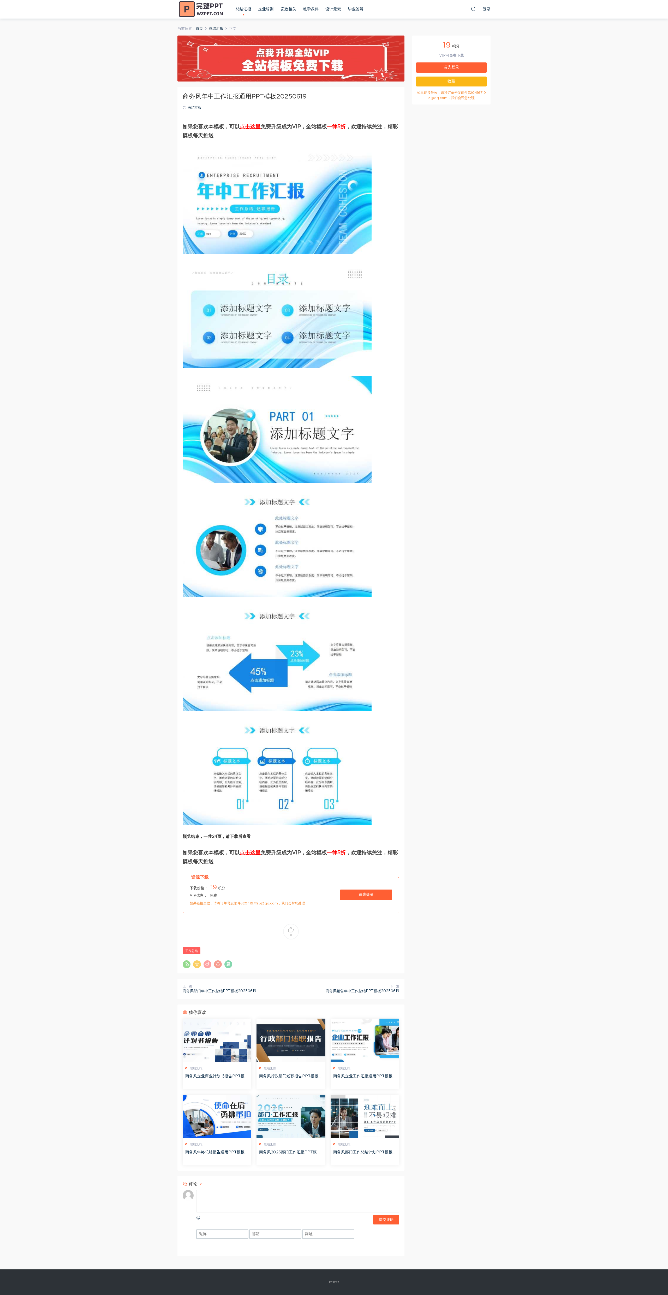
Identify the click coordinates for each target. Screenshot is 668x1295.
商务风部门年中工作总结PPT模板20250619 (219, 991)
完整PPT (200, 9)
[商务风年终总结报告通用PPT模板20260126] (217, 1116)
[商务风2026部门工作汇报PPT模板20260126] (291, 1116)
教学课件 (311, 9)
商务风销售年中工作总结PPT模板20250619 (362, 991)
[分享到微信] (186, 964)
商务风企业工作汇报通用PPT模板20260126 (364, 1076)
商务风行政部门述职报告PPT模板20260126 (290, 1076)
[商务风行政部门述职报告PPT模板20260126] (291, 1040)
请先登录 (366, 894)
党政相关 (288, 9)
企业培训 (266, 9)
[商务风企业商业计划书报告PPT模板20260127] (217, 1040)
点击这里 (250, 126)
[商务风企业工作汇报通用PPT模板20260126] (365, 1040)
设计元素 (333, 9)
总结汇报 (243, 9)
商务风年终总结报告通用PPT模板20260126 (216, 1152)
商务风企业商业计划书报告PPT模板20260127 (216, 1076)
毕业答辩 (355, 9)
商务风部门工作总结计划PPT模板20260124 (364, 1152)
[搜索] (473, 8)
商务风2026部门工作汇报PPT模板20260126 (290, 1152)
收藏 (451, 81)
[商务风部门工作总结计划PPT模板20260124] (365, 1116)
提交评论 (386, 1220)
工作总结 (191, 951)
